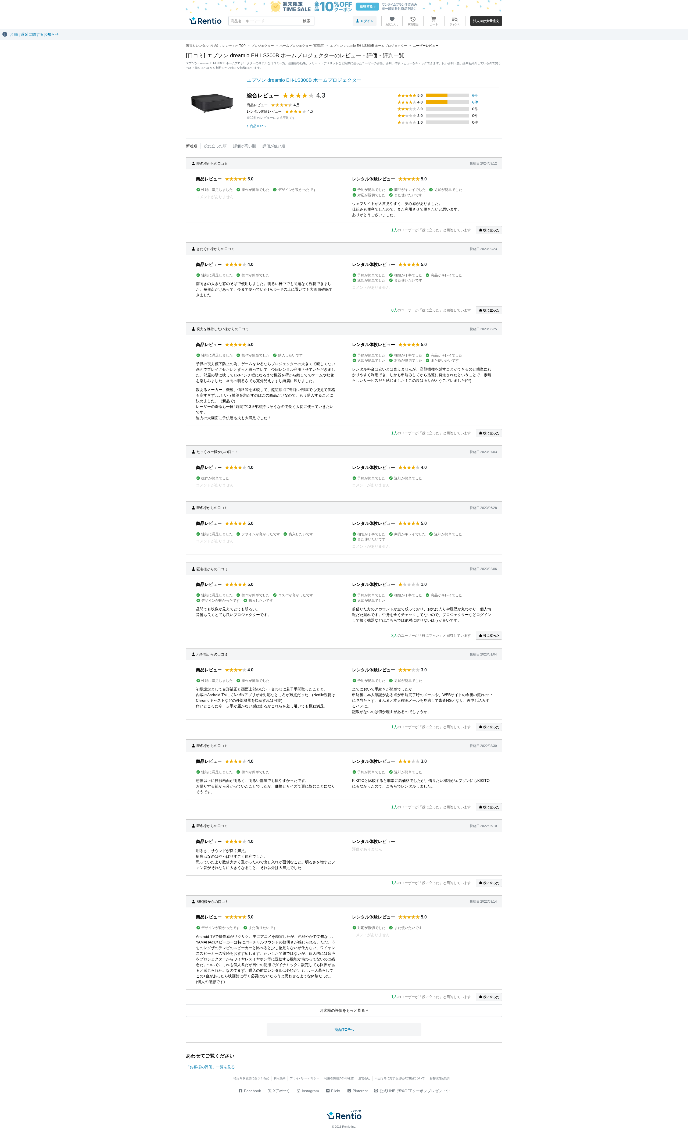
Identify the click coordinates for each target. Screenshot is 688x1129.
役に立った (490, 230)
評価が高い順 (244, 146)
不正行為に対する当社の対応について (400, 1078)
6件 (475, 95)
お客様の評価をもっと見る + (344, 1010)
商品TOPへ (258, 126)
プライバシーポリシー (305, 1078)
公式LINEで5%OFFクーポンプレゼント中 (414, 1091)
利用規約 (279, 1078)
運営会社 (364, 1078)
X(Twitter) (280, 1091)
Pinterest (360, 1091)
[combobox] (271, 21)
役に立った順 (215, 146)
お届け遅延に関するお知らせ (34, 34)
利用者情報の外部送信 (339, 1078)
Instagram (310, 1091)
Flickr (335, 1091)
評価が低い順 (274, 146)
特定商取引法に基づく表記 (251, 1078)
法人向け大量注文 (486, 21)
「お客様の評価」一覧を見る (210, 1067)
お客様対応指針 (439, 1078)
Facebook (252, 1091)
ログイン (367, 21)
